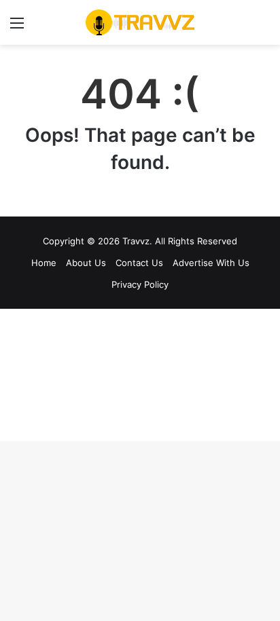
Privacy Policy (140, 284)
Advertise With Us (211, 262)
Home (43, 262)
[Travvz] (140, 22)
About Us (86, 262)
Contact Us (139, 262)
